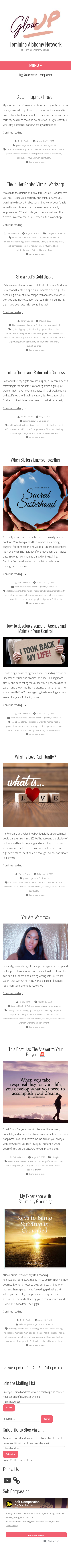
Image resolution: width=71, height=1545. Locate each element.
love (58, 329)
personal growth (23, 145)
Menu (45, 65)
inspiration (27, 149)
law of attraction (32, 241)
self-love (47, 153)
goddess (45, 237)
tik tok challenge (50, 341)
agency (24, 721)
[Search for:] (22, 1418)
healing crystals (40, 329)
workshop (47, 250)
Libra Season (44, 149)
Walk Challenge (34, 345)
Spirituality (37, 145)
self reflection (9, 337)
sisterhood (18, 599)
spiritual (21, 157)
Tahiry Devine (24, 141)
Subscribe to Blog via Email (24, 1429)
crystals (29, 329)
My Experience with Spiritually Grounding (35, 1198)
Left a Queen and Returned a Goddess (35, 372)
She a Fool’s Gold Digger (35, 276)
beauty (14, 1006)
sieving (42, 337)
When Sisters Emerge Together (35, 459)
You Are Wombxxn (35, 917)
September (56, 153)
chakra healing (19, 237)
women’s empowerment (38, 1022)
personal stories (44, 882)
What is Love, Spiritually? (35, 756)
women (22, 1022)
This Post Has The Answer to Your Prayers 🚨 (35, 1051)
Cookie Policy (11, 1525)
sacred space (18, 595)
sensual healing (31, 245)
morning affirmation (47, 1161)
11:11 (17, 721)
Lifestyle (50, 233)
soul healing (51, 337)
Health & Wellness (23, 586)
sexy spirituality (45, 245)
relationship (32, 726)
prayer (9, 153)
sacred (9, 595)
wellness (58, 1341)
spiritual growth (33, 157)
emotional (44, 1328)
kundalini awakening (13, 241)
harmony (17, 149)
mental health (58, 149)
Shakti (56, 245)
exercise (11, 1161)
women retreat (51, 433)
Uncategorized (49, 145)
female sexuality (34, 237)
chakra (21, 1328)
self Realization (56, 333)
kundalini (54, 237)
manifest (19, 1332)
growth (41, 1010)
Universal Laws (53, 730)
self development (20, 153)
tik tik (39, 341)
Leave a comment (37, 162)
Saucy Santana (25, 333)
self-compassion (36, 153)
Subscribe (10, 1454)
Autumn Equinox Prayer (35, 96)
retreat (60, 425)
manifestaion (30, 1332)
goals (52, 1328)
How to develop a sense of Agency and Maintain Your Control (35, 628)
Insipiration (27, 590)
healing (19, 425)
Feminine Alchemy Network (36, 44)
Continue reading (13, 133)
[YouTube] (7, 1480)
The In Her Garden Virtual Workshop (35, 183)
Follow (9, 1407)
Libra (35, 149)
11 (12, 721)
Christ (9, 149)
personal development (16, 726)
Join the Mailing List (19, 1382)
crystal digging (18, 329)
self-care (24, 429)
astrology (13, 1328)
